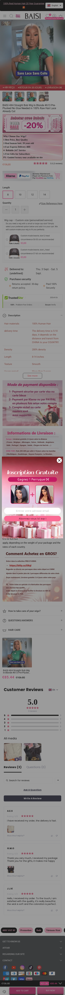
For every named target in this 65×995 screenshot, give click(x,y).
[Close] (59, 460)
